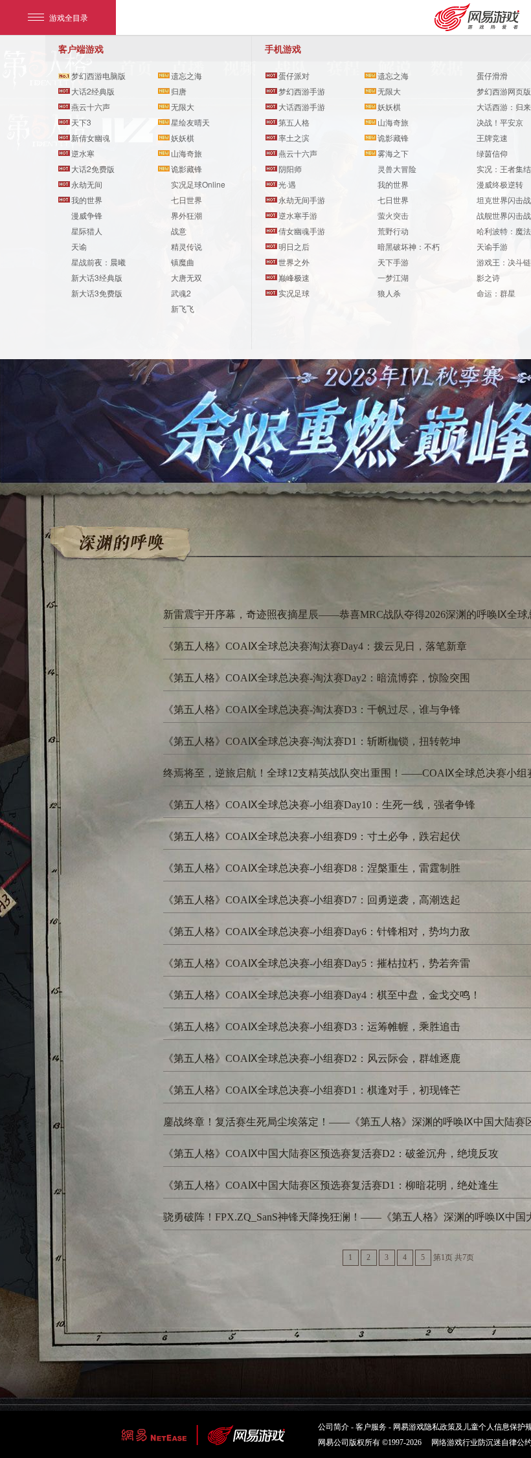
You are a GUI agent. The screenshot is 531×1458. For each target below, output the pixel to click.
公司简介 (333, 1426)
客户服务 (371, 1426)
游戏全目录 (68, 17)
